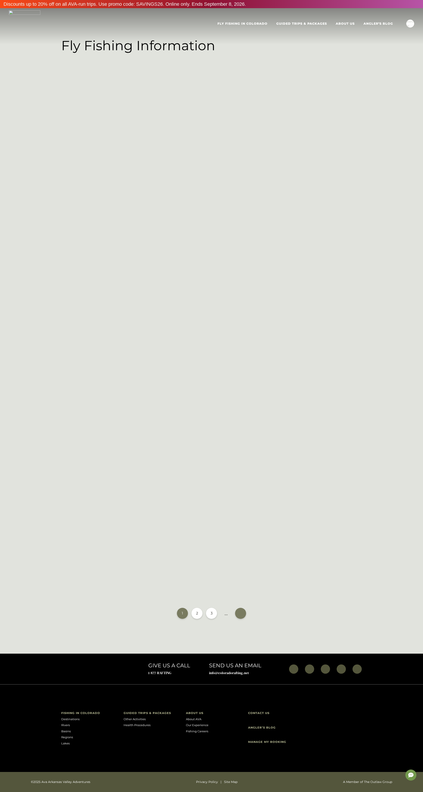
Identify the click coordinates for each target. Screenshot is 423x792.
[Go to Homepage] (24, 23)
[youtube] (325, 669)
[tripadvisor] (357, 669)
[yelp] (341, 669)
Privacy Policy (207, 782)
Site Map (230, 782)
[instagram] (309, 669)
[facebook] (293, 669)
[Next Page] (240, 613)
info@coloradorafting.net (229, 672)
